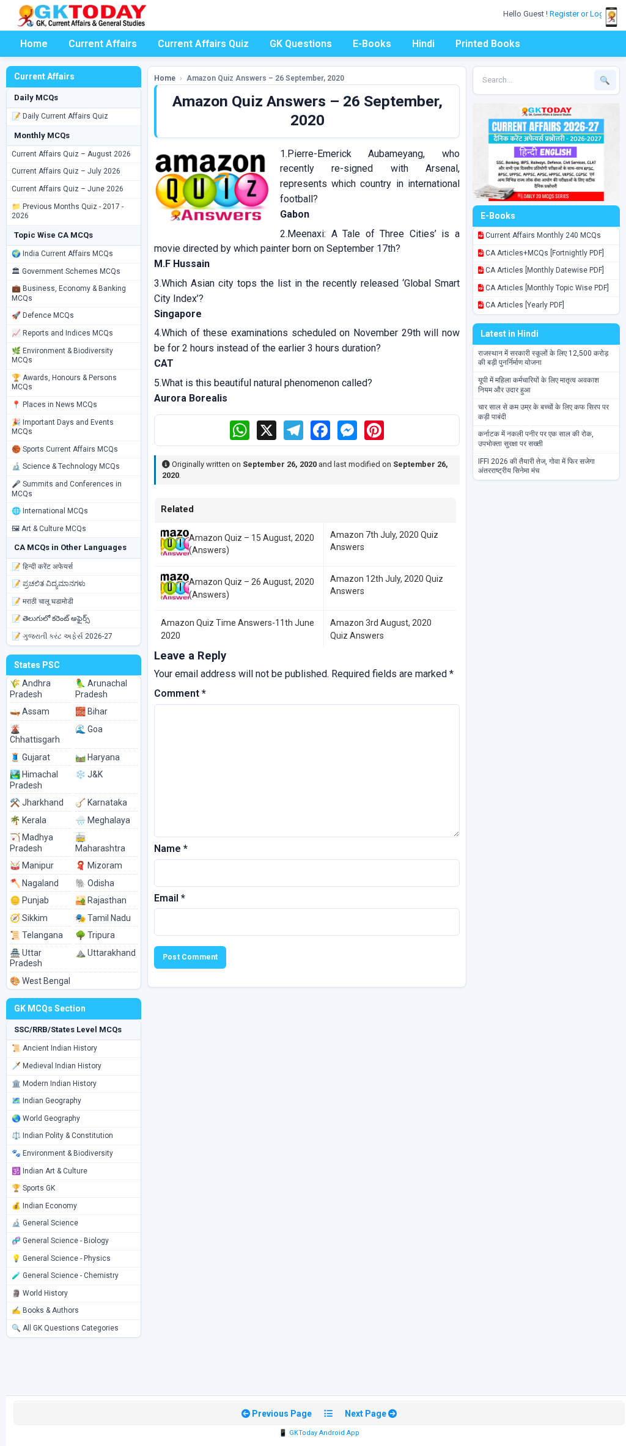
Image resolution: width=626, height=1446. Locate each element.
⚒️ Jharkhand (37, 802)
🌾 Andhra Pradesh (30, 688)
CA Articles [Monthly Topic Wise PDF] (546, 288)
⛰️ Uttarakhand (105, 953)
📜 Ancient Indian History (54, 1048)
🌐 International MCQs (50, 511)
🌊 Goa (89, 729)
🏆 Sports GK (33, 1188)
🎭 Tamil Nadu (103, 918)
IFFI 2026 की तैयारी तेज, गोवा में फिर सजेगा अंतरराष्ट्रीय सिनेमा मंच (536, 466)
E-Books (372, 44)
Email (169, 898)
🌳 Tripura (95, 935)
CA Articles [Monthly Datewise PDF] (544, 270)
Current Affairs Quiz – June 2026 (67, 189)
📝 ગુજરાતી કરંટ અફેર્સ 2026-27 (62, 636)
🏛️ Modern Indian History (54, 1083)
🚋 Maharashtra (100, 842)
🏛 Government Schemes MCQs (66, 271)
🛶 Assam (30, 711)
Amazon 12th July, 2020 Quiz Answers (386, 585)
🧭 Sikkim (29, 918)
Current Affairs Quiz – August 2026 (71, 154)
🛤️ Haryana (97, 757)
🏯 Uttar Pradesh (26, 958)
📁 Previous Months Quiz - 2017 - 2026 (67, 211)
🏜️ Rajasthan (101, 900)
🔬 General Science (45, 1223)
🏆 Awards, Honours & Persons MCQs (64, 382)
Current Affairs (102, 44)
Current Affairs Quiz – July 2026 (66, 171)
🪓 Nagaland (34, 883)
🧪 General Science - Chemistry (65, 1275)
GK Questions (301, 44)
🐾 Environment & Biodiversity (62, 1153)
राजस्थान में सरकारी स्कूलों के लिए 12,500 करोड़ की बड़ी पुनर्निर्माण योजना (543, 358)
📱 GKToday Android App (319, 1433)
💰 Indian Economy (44, 1206)
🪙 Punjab (29, 900)
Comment (180, 693)
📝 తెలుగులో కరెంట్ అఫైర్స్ (51, 618)
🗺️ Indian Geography (46, 1100)
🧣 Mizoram (98, 865)
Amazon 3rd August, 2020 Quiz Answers (381, 629)
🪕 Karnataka (101, 802)
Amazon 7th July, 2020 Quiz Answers (384, 541)
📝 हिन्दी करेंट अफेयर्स (42, 566)
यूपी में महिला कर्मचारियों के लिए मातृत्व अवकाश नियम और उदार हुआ (538, 385)
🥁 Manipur (32, 865)
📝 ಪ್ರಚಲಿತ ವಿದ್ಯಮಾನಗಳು (49, 583)
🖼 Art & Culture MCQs (49, 528)
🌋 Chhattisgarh (35, 734)
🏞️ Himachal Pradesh (34, 779)
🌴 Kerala (28, 820)
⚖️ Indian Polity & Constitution (62, 1135)
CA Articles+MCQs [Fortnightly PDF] (544, 253)
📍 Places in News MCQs (54, 404)
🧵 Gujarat (30, 757)
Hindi (423, 44)
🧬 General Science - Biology (60, 1240)
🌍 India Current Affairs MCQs (62, 253)
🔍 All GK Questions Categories (65, 1328)
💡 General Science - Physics (61, 1258)
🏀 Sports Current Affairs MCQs (65, 449)
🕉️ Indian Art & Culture (49, 1171)
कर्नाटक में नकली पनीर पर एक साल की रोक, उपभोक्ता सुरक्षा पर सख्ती (536, 439)
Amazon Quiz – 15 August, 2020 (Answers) (251, 544)
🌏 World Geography (46, 1118)
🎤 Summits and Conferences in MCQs (67, 489)
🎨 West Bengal (40, 981)
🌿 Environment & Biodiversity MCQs (62, 356)
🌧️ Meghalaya (102, 820)
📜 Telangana (36, 935)
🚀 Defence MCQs (43, 315)
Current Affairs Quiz (203, 44)
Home (34, 44)
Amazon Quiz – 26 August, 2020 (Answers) (251, 588)
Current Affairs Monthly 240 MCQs (542, 235)
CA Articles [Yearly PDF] (524, 305)
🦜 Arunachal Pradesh (101, 688)
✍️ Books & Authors (45, 1310)
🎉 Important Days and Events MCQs (63, 427)
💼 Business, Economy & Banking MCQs (69, 293)
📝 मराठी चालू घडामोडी (42, 601)
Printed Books (487, 44)
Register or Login (581, 13)
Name (171, 848)
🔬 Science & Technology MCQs (66, 466)
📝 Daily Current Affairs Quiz (60, 116)
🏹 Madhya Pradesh (31, 842)
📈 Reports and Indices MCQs (62, 333)
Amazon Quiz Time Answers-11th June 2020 (237, 629)
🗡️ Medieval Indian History (56, 1066)
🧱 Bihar (91, 711)
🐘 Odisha (94, 883)
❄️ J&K (89, 774)
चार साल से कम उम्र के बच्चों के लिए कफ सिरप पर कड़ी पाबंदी (543, 412)
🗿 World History (40, 1293)
